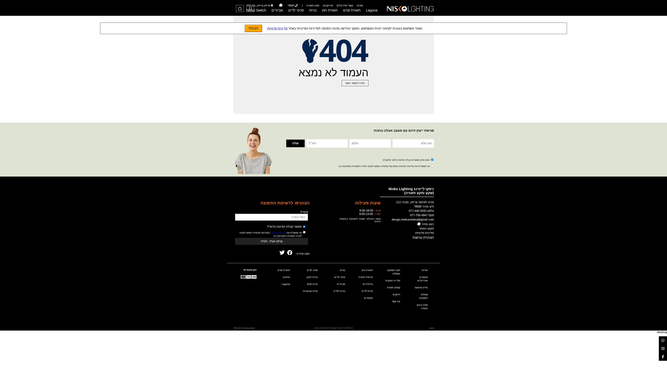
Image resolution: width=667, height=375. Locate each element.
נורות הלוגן (312, 277)
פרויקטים (328, 5)
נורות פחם (312, 284)
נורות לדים (367, 291)
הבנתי (253, 28)
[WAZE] (281, 5)
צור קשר (396, 301)
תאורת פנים (352, 10)
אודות (360, 5)
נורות (313, 10)
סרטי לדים (296, 10)
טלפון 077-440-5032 (421, 210)
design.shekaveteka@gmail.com (413, 219)
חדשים (286, 277)
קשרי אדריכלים (345, 5)
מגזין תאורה (312, 5)
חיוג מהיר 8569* (424, 206)
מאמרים (368, 298)
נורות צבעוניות (310, 291)
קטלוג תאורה (393, 287)
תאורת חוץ (330, 10)
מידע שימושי (421, 287)
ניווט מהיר (427, 224)
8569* (291, 5)
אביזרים (277, 10)
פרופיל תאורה (365, 277)
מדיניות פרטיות (424, 233)
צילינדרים (368, 284)
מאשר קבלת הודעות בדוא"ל (284, 226)
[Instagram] (663, 348)
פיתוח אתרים (249, 328)
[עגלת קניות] (240, 8)
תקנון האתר (426, 228)
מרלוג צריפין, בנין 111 (258, 5)
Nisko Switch (256, 10)
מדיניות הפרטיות (278, 232)
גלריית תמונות (392, 280)
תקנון (431, 328)
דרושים (396, 294)
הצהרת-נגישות (423, 237)
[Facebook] (663, 357)
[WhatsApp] (663, 340)
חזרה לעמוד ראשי (355, 83)
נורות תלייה (339, 291)
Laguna (371, 10)
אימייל (304, 212)
